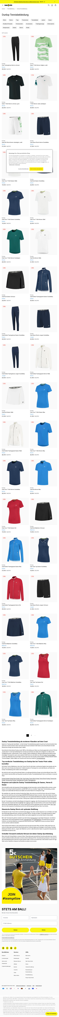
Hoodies (26, 787)
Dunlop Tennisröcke (51, 778)
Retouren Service (17, 961)
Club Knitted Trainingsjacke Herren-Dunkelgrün (41, 720)
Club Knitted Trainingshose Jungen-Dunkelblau (13, 373)
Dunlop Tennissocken (7, 780)
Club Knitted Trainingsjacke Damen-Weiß (12, 450)
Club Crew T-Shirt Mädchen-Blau (38, 643)
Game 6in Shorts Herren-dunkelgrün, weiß (12, 142)
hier (43, 162)
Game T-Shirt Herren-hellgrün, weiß (38, 65)
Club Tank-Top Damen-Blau (8, 720)
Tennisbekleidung (10, 8)
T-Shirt (3, 796)
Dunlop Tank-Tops (20, 778)
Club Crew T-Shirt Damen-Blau (37, 412)
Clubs (15, 972)
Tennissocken (33, 818)
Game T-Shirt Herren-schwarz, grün (10, 103)
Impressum (29, 985)
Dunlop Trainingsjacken (30, 780)
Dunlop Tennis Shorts (41, 778)
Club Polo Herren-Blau (35, 489)
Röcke (21, 801)
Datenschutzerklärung (20, 985)
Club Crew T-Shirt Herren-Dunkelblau (11, 489)
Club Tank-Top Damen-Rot (36, 682)
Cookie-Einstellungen (6, 966)
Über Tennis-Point (29, 961)
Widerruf (3, 955)
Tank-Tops (53, 804)
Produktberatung (29, 974)
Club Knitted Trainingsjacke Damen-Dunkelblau (41, 296)
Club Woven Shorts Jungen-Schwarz (39, 605)
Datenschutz (12, 164)
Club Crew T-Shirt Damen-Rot (9, 528)
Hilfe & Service (17, 955)
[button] (2, 5)
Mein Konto (28, 955)
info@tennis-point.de (44, 934)
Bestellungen (16, 958)
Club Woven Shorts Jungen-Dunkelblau (39, 335)
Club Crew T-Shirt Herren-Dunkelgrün (11, 258)
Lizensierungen (5, 958)
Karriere (15, 966)
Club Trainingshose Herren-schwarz (11, 65)
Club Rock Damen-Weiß (7, 412)
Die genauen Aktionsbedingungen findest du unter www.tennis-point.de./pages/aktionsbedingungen (26, 1014)
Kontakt (27, 958)
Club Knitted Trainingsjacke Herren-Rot (11, 605)
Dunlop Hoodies (5, 778)
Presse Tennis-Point (30, 977)
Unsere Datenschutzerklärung (8, 937)
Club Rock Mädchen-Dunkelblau (9, 643)
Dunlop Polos (13, 778)
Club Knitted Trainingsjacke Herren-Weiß (40, 373)
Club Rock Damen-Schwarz (8, 296)
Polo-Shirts (26, 793)
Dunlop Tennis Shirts (30, 778)
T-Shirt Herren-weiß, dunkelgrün (38, 103)
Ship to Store (16, 975)
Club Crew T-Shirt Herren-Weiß (37, 219)
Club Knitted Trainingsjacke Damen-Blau (11, 566)
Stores (27, 964)
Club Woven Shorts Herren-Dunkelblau (39, 142)
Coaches (15, 969)
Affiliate (15, 964)
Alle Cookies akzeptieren (36, 168)
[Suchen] (48, 5)
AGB (33, 985)
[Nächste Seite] (35, 735)
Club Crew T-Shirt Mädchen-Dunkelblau (11, 682)
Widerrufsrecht (39, 985)
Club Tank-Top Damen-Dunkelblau (38, 566)
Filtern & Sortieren (51, 1013)
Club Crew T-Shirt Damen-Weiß (9, 181)
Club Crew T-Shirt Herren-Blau (37, 450)
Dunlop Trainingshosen (18, 780)
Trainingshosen (27, 819)
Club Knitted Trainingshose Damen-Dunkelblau (13, 335)
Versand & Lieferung (30, 966)
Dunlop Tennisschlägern (49, 755)
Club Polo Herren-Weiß (35, 258)
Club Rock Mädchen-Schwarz (37, 528)
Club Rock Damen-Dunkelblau (37, 181)
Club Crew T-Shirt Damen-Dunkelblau (11, 219)
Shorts (28, 811)
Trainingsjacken (37, 819)
